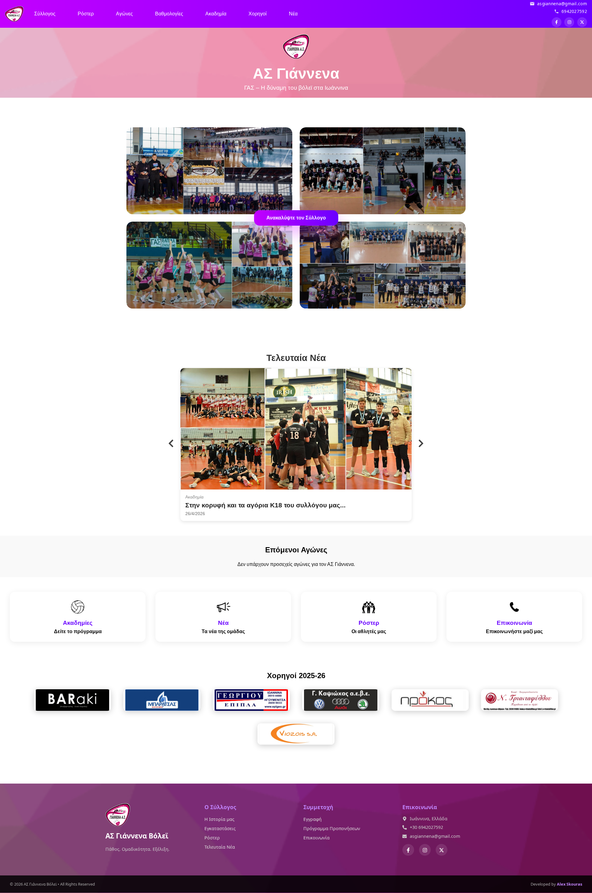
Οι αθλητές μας (369, 631)
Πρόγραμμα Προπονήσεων (331, 828)
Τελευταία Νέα (219, 847)
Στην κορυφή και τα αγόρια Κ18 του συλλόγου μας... (265, 505)
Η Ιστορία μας (219, 819)
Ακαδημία (215, 13)
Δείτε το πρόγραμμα (78, 631)
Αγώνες (124, 13)
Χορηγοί (258, 13)
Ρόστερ (86, 13)
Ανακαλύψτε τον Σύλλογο (296, 217)
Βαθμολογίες (169, 13)
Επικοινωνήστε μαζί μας (514, 631)
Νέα (293, 13)
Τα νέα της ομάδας (223, 631)
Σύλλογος (45, 13)
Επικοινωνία (316, 838)
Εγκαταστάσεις (220, 828)
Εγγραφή (312, 819)
